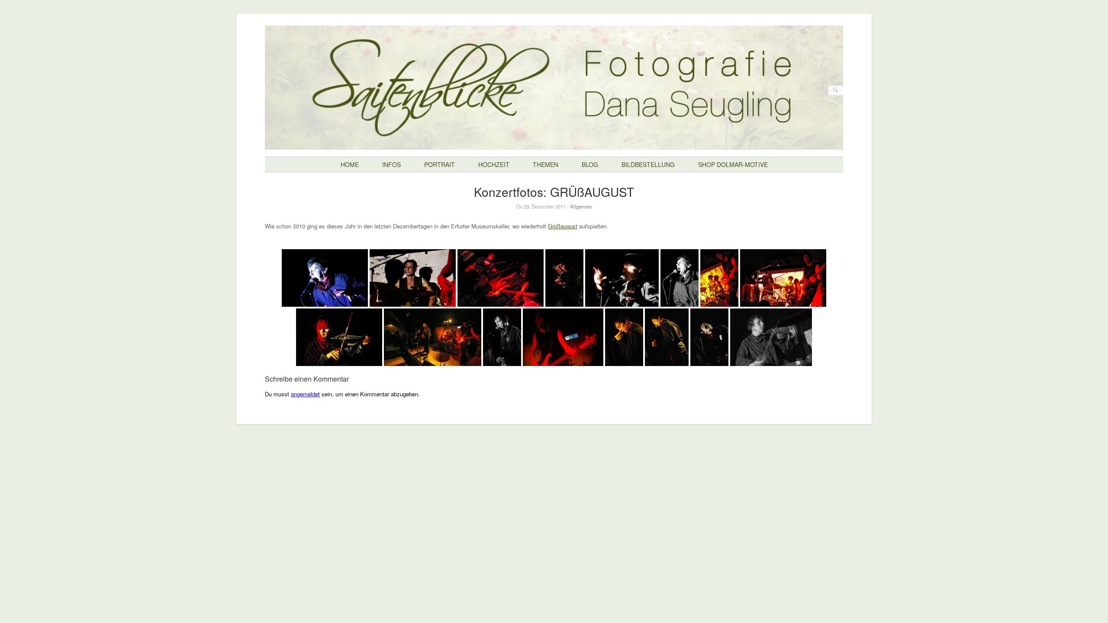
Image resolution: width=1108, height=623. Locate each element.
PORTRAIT (439, 164)
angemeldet (305, 394)
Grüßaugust (562, 226)
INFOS (391, 164)
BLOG (590, 164)
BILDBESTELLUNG (648, 164)
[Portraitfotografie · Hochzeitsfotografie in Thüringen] (554, 143)
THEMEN (545, 164)
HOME (350, 164)
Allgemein (581, 206)
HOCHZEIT (493, 164)
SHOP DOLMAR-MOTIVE (733, 164)
